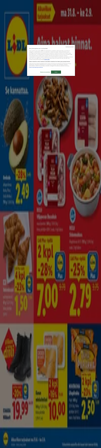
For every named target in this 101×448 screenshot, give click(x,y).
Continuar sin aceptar (70, 46)
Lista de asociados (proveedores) (36, 67)
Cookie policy (47, 59)
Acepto (56, 72)
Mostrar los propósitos (45, 72)
